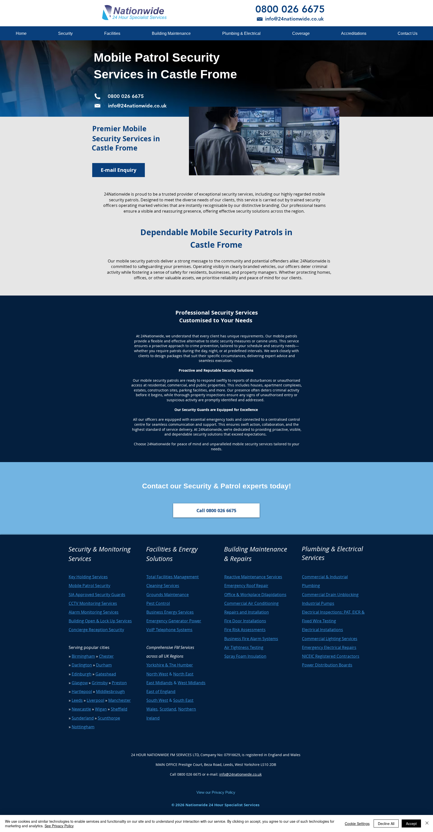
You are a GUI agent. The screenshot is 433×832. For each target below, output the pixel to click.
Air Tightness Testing (243, 647)
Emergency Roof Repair (246, 585)
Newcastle (81, 709)
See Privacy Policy (59, 825)
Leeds (77, 700)
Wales (152, 709)
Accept (411, 823)
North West (157, 674)
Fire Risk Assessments (245, 629)
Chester (106, 656)
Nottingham (83, 727)
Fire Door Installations (245, 621)
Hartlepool (82, 691)
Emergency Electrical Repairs (329, 647)
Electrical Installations (322, 629)
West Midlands (191, 682)
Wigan (101, 709)
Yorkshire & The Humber (169, 665)
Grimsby (100, 682)
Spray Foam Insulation (245, 656)
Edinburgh (81, 674)
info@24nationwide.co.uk (240, 774)
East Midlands (159, 682)
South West (157, 700)
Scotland (168, 709)
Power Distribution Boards (327, 665)
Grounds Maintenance (167, 594)
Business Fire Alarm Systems (251, 638)
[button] (65, 33)
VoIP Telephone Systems (169, 629)
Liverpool (95, 700)
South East (183, 700)
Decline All (386, 823)
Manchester (119, 700)
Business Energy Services (170, 612)
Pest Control (158, 603)
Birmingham (83, 656)
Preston (119, 682)
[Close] (427, 823)
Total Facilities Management (172, 577)
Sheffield (119, 709)
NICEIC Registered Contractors (330, 656)
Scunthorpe (109, 718)
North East (183, 674)
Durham (104, 665)
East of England (160, 691)
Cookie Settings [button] (357, 823)
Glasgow (80, 682)
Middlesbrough (110, 691)
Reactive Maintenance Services (253, 577)
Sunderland (83, 718)
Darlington (82, 665)
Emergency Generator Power (173, 621)
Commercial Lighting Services (329, 638)
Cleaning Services (162, 585)
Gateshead (105, 674)
